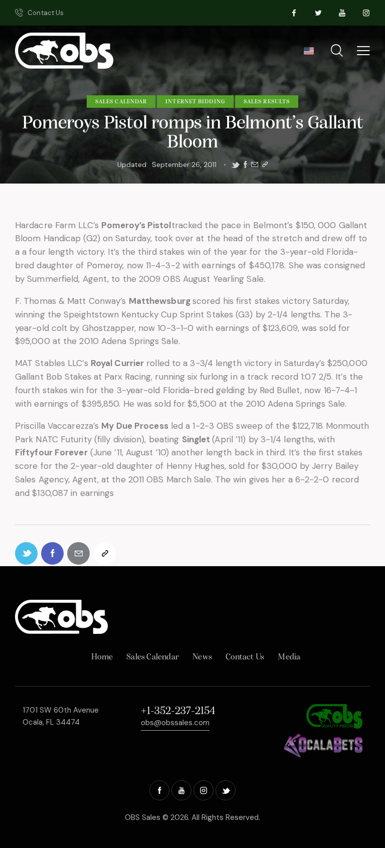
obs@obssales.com (175, 723)
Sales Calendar (121, 102)
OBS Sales (142, 817)
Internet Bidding (195, 102)
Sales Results (267, 102)
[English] (308, 54)
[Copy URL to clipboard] (265, 164)
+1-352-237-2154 (178, 711)
